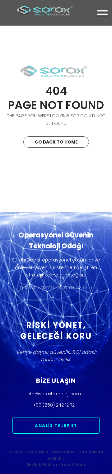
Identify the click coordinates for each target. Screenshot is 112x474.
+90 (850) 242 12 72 (54, 405)
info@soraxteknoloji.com (54, 394)
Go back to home (56, 142)
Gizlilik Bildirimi (43, 464)
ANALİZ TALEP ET (56, 425)
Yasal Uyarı (73, 464)
